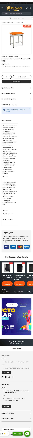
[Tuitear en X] (9, 104)
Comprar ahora (16, 81)
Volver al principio (16, 348)
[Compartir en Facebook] (12, 104)
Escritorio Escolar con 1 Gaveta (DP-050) (14, 22)
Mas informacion (22, 3)
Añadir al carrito (22, 76)
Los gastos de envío (6, 66)
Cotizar (23, 305)
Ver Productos (12, 305)
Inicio (3, 22)
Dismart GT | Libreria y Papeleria (10, 56)
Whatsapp (6, 372)
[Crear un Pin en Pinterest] (15, 104)
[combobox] (16, 13)
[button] (30, 8)
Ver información (7, 283)
